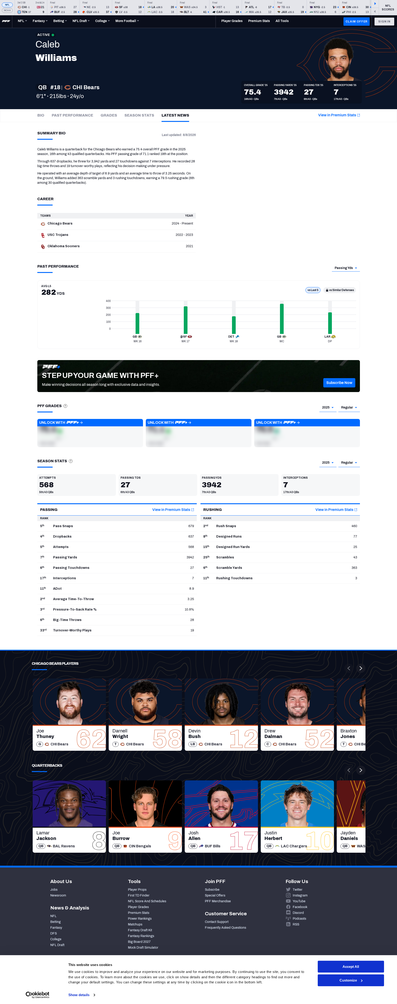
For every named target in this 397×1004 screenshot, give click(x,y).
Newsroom (58, 895)
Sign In (384, 21)
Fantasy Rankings (141, 936)
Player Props (137, 889)
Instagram (300, 895)
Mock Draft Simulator (143, 947)
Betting (55, 922)
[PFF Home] (6, 21)
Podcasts (299, 918)
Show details (78, 995)
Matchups (135, 924)
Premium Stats (138, 913)
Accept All (351, 967)
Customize (348, 980)
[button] (339, 382)
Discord (298, 913)
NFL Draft (57, 945)
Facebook (300, 907)
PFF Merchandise (218, 901)
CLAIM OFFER (357, 21)
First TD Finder (138, 895)
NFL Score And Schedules (147, 901)
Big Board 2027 (139, 942)
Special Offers (215, 895)
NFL (7, 4)
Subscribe (212, 889)
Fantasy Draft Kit (140, 930)
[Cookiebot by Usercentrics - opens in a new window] (37, 994)
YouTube (299, 901)
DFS (53, 933)
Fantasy (56, 927)
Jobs (53, 889)
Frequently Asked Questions (225, 927)
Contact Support (217, 922)
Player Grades (138, 907)
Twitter (297, 889)
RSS (296, 924)
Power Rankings (140, 918)
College (55, 939)
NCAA (7, 10)
